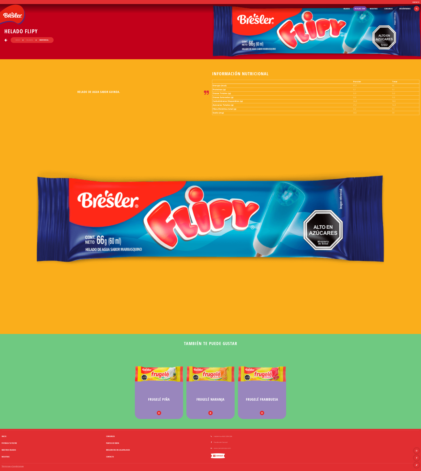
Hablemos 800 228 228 (222, 436)
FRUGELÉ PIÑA (159, 399)
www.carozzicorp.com (222, 448)
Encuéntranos (405, 8)
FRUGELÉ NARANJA (210, 399)
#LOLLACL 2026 (360, 8)
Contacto (415, 2)
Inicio (18, 40)
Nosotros (374, 8)
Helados (346, 8)
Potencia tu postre (9, 443)
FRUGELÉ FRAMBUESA (262, 399)
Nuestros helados (9, 450)
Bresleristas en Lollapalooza (118, 450)
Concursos (388, 8)
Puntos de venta (112, 443)
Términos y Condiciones (13, 466)
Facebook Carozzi (220, 442)
